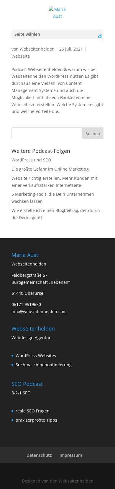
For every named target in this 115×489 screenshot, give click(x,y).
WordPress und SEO (31, 160)
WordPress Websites (36, 355)
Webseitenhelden (37, 49)
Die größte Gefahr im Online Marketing (50, 169)
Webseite (21, 56)
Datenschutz (39, 455)
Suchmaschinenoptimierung (44, 364)
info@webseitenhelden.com (39, 311)
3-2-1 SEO (21, 393)
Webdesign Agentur (31, 337)
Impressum (71, 455)
